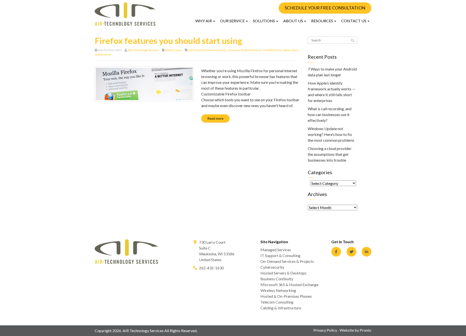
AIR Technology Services (143, 50)
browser (234, 50)
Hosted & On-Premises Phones (286, 296)
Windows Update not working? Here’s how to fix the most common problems (331, 134)
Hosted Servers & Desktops (283, 273)
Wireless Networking (278, 290)
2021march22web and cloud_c (208, 50)
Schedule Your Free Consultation (325, 7)
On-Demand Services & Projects (287, 261)
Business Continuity (276, 278)
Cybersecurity (272, 267)
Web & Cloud (173, 50)
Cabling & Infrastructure (280, 307)
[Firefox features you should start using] (144, 83)
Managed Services (275, 249)
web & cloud (290, 50)
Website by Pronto (355, 330)
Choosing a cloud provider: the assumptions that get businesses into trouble (330, 154)
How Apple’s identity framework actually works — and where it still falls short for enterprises (331, 92)
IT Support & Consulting (280, 255)
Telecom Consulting (276, 302)
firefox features (251, 50)
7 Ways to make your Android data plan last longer (332, 72)
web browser (103, 54)
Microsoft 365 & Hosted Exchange (289, 284)
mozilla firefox (272, 50)
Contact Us (354, 20)
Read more (215, 118)
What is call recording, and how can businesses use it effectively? (329, 114)
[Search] (352, 40)
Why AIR (204, 20)
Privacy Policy (325, 330)
